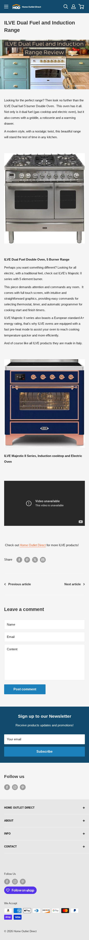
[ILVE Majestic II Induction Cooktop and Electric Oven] (44, 359)
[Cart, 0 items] (81, 6)
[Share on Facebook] (19, 560)
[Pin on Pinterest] (27, 560)
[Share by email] (43, 560)
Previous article (19, 584)
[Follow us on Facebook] (7, 787)
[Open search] (66, 6)
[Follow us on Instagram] (15, 787)
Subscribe (44, 751)
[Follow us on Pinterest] (23, 787)
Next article (72, 584)
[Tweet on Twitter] (35, 560)
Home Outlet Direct (33, 545)
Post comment (24, 689)
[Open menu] (6, 6)
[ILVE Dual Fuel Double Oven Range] (44, 153)
